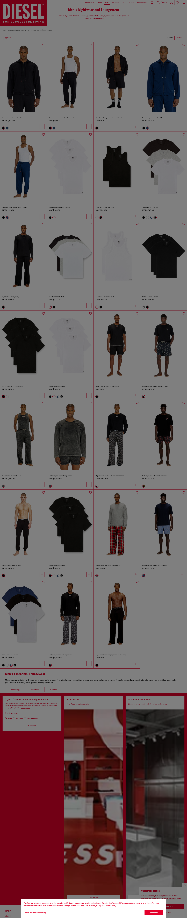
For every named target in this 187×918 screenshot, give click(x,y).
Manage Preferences (72, 906)
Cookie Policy (110, 906)
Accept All (154, 913)
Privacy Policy (95, 906)
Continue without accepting (35, 913)
